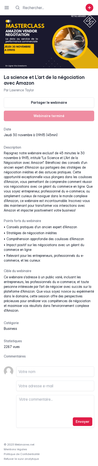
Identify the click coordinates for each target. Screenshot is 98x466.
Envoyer (82, 421)
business (10, 328)
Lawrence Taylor (22, 90)
